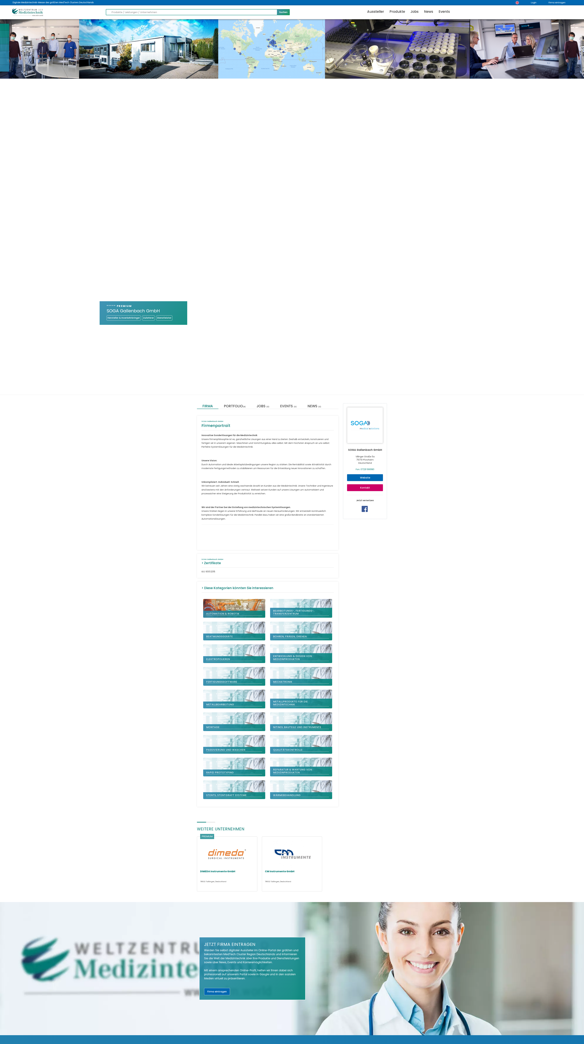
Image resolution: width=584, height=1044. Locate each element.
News (428, 11)
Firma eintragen (557, 2)
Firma (207, 406)
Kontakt (365, 487)
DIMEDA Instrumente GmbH (217, 871)
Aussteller (375, 11)
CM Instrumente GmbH (279, 871)
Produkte (397, 11)
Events (444, 11)
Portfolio (235, 406)
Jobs (414, 11)
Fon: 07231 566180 (365, 469)
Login (533, 2)
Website (365, 477)
